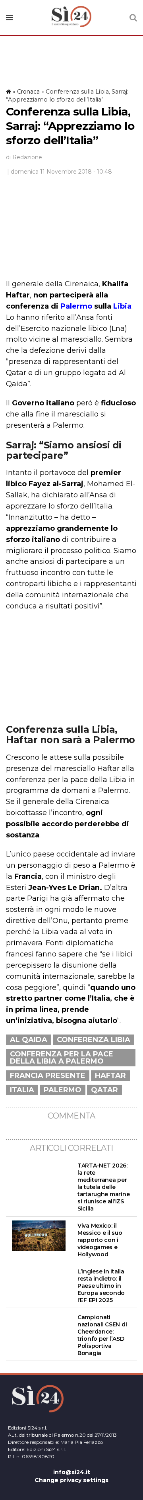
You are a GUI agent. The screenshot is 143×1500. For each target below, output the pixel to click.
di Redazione (24, 157)
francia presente (47, 1075)
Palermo (76, 306)
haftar (110, 1075)
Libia (122, 306)
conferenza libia (93, 1039)
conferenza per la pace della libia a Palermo (61, 1058)
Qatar (104, 1089)
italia (22, 1089)
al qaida (28, 1039)
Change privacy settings (71, 1480)
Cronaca (28, 91)
